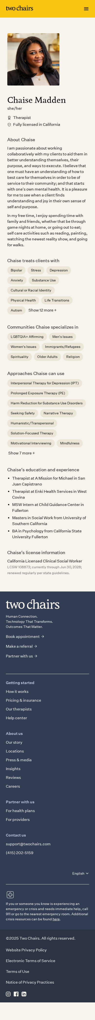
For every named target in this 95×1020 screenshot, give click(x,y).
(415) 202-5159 (19, 852)
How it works (17, 691)
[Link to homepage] (19, 9)
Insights (13, 768)
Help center (16, 718)
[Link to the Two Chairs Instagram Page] (8, 994)
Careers (13, 786)
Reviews (13, 777)
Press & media (19, 760)
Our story (14, 742)
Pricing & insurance (23, 700)
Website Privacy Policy (26, 950)
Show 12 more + (42, 310)
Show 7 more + (21, 453)
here (56, 919)
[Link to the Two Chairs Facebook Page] (16, 994)
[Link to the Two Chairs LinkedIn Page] (23, 994)
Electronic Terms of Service (30, 960)
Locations (15, 751)
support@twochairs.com (28, 844)
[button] (80, 873)
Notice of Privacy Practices (30, 982)
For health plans (20, 810)
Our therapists (19, 709)
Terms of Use (17, 971)
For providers (18, 819)
